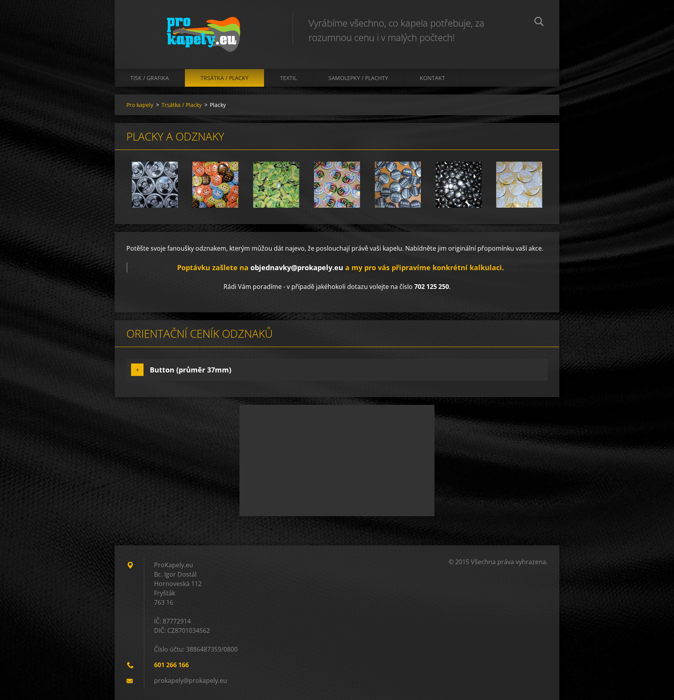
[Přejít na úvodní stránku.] (204, 26)
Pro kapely (139, 105)
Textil (288, 78)
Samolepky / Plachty (358, 78)
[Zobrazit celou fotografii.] (155, 185)
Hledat (539, 23)
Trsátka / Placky (224, 78)
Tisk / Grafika (149, 78)
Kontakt (432, 78)
